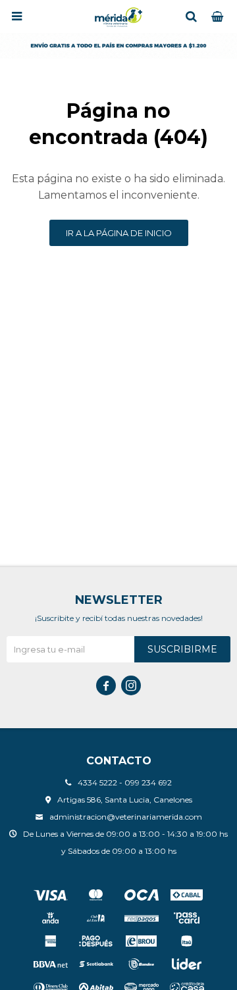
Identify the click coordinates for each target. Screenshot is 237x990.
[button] (191, 16)
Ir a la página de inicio (119, 233)
